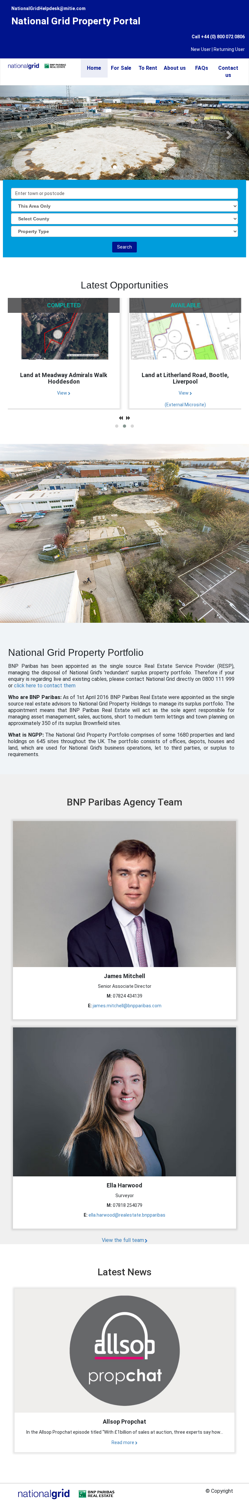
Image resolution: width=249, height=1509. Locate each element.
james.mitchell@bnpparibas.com (127, 1005)
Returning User (229, 49)
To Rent (147, 68)
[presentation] (121, 418)
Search (124, 247)
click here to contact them (45, 685)
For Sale (121, 68)
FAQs (201, 68)
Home (94, 68)
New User (201, 49)
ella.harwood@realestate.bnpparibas (127, 1215)
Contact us (228, 72)
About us (175, 68)
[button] (117, 426)
